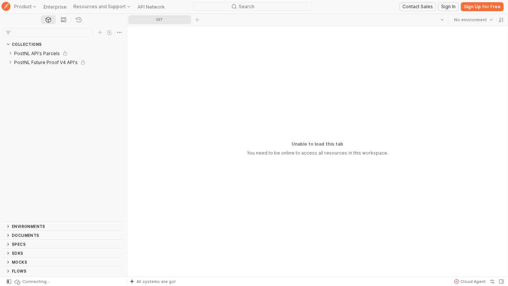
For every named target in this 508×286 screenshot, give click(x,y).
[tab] (48, 19)
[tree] (63, 135)
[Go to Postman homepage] (5, 7)
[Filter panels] (8, 32)
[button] (501, 20)
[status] (31, 281)
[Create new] (100, 32)
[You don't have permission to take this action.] (197, 19)
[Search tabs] (442, 19)
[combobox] (473, 20)
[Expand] (10, 53)
